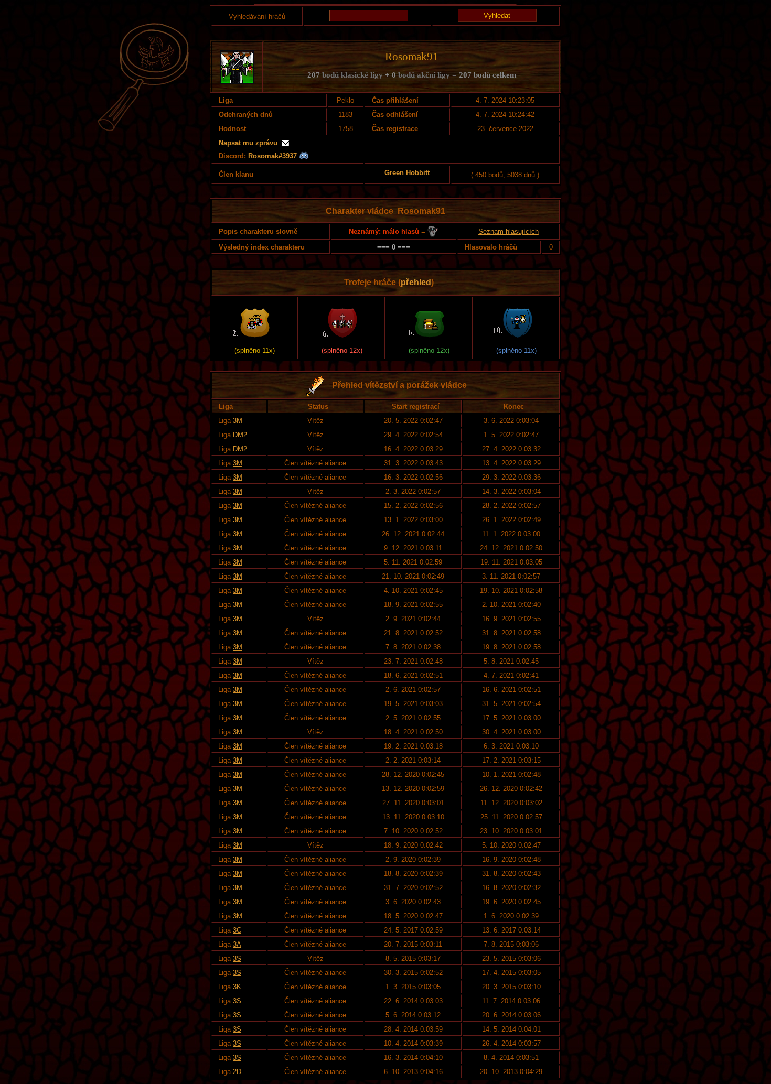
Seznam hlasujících (508, 231)
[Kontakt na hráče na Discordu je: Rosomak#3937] (304, 156)
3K (237, 987)
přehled (416, 282)
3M (237, 421)
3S (237, 958)
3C (237, 930)
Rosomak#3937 (272, 156)
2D (237, 1072)
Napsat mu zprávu (248, 143)
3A (237, 944)
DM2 (240, 435)
